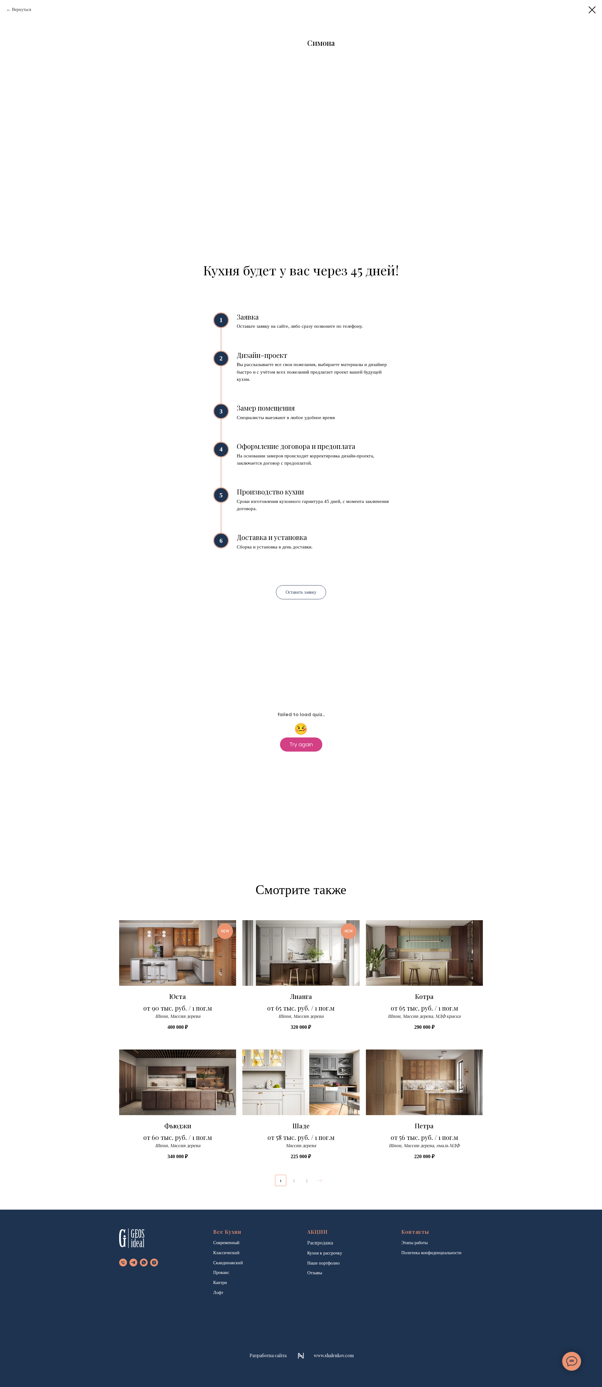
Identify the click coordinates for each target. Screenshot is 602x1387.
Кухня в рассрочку (324, 1253)
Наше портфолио (323, 1263)
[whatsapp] (144, 1262)
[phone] (123, 1262)
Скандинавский (228, 1262)
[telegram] (133, 1262)
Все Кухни (227, 1231)
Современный (226, 1242)
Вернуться (21, 9)
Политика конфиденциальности (431, 1252)
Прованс (221, 1272)
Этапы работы (414, 1242)
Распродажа (320, 1243)
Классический (226, 1252)
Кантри (220, 1282)
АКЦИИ (317, 1231)
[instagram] (154, 1262)
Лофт (218, 1292)
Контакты (415, 1231)
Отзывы (314, 1273)
